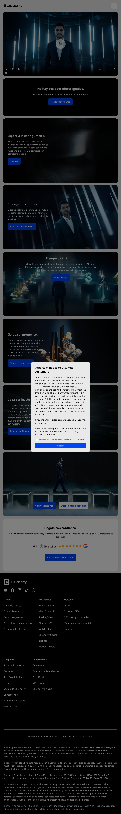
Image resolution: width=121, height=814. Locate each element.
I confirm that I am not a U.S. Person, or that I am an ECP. (62, 439)
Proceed (60, 446)
